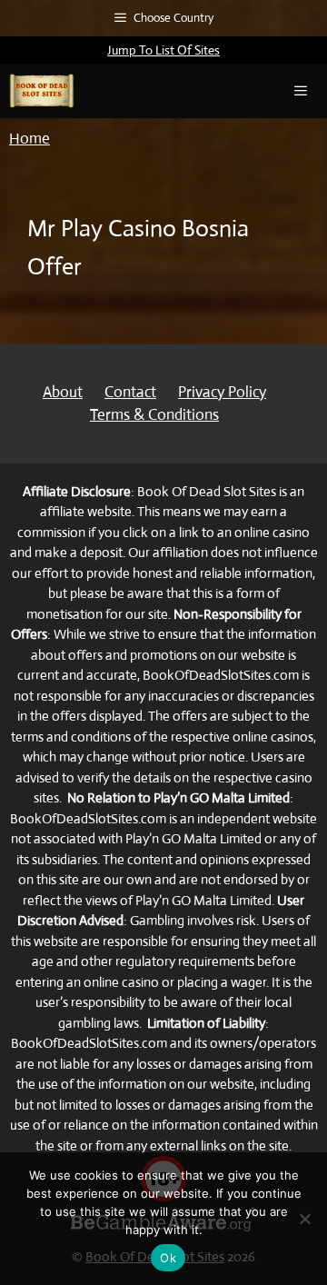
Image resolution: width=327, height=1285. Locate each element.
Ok (168, 1257)
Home (29, 138)
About (63, 392)
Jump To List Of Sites (163, 50)
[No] (304, 1219)
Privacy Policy (222, 392)
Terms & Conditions (154, 414)
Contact (130, 392)
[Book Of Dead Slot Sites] (41, 91)
